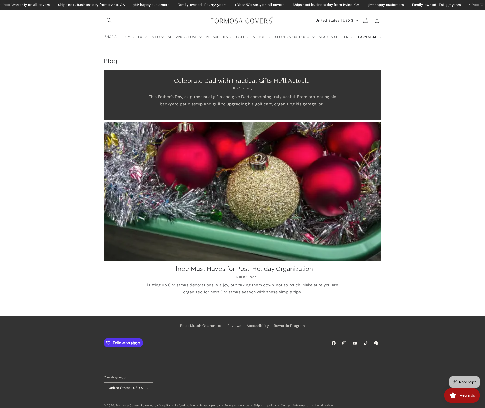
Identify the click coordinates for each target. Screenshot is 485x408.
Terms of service (237, 405)
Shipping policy (265, 405)
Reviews (234, 325)
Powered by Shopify (155, 405)
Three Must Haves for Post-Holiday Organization (242, 269)
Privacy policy (210, 405)
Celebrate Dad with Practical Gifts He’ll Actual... (242, 80)
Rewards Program (289, 325)
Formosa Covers (128, 405)
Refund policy (185, 405)
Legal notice (324, 405)
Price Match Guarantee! (201, 325)
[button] (109, 20)
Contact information (295, 405)
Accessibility (258, 325)
